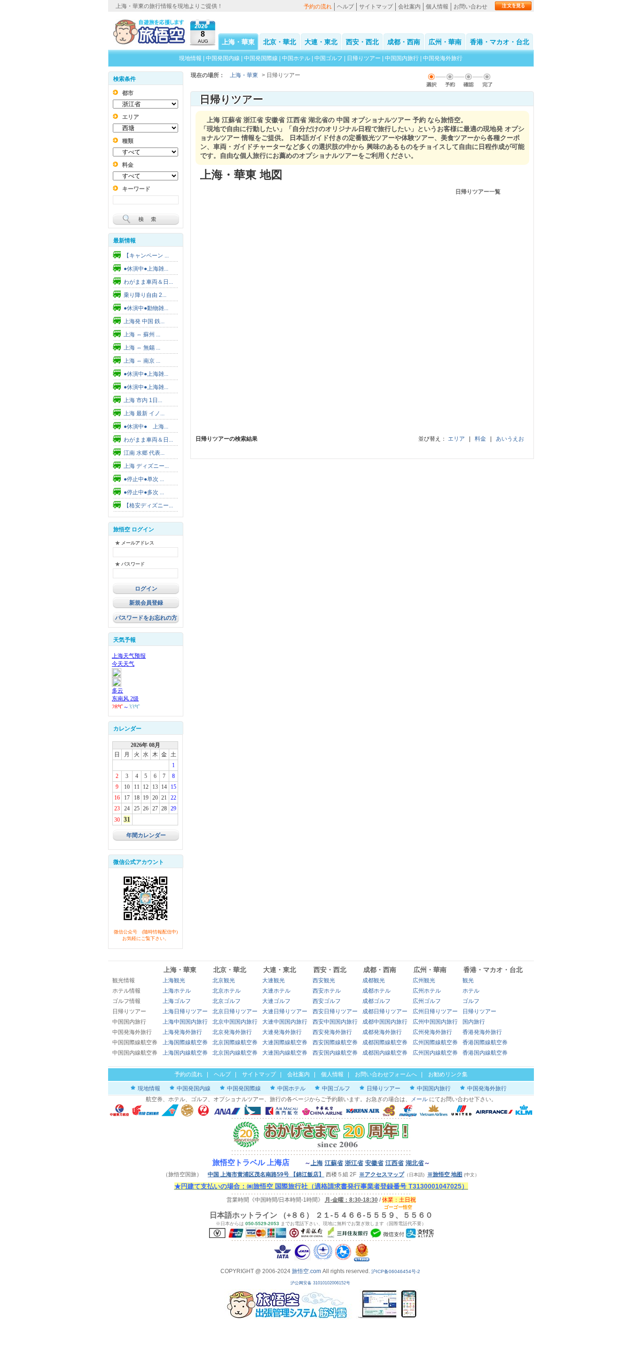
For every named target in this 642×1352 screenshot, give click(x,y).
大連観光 (273, 980)
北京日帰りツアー (235, 1011)
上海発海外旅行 (182, 1032)
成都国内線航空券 (384, 1052)
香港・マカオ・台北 (499, 42)
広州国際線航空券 (435, 1042)
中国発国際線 (261, 58)
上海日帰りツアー (185, 1011)
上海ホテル (177, 990)
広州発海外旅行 (432, 1032)
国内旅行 (473, 1021)
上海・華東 (238, 42)
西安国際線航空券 (335, 1042)
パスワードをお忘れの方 (146, 617)
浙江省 (354, 1162)
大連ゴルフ (276, 1001)
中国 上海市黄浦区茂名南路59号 (266, 1174)
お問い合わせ (470, 6)
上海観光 (174, 980)
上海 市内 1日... (143, 400)
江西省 (394, 1162)
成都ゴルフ (376, 1001)
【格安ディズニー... (148, 505)
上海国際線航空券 (185, 1042)
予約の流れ (318, 6)
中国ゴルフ (329, 58)
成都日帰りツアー (384, 1011)
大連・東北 (321, 42)
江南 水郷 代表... (144, 453)
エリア (456, 438)
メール (419, 1099)
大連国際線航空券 (284, 1042)
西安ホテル (327, 990)
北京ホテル (226, 990)
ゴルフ (470, 1001)
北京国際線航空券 (235, 1042)
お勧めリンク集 (448, 1074)
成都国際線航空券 (384, 1042)
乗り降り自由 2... (145, 295)
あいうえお (510, 438)
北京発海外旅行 (232, 1032)
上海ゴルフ (177, 1001)
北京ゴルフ (226, 1001)
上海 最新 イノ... (144, 413)
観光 (468, 980)
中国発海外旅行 (442, 58)
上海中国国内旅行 (185, 1021)
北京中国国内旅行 (235, 1021)
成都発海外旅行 (382, 1032)
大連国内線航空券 (284, 1052)
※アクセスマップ (381, 1174)
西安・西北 (362, 42)
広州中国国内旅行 (435, 1021)
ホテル (470, 990)
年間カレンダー (146, 835)
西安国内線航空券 (335, 1052)
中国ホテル (296, 58)
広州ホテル (427, 990)
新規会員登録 (146, 602)
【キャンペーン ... (146, 255)
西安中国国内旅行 (335, 1021)
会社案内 (409, 6)
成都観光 (373, 980)
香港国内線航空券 (485, 1052)
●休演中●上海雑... (146, 268)
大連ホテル (276, 990)
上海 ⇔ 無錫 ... (142, 347)
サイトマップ (376, 6)
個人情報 (437, 6)
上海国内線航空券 (185, 1052)
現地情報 (190, 58)
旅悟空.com (306, 1271)
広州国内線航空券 (435, 1052)
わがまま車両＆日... (148, 282)
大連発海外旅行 (282, 1032)
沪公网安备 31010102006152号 (321, 1283)
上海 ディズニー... (146, 466)
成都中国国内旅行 (384, 1021)
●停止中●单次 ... (144, 479)
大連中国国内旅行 (284, 1021)
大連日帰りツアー (284, 1011)
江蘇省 (334, 1162)
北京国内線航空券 (235, 1052)
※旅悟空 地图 (444, 1174)
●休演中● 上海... (146, 426)
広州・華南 (445, 42)
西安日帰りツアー (335, 1011)
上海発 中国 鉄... (144, 321)
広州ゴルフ (427, 1001)
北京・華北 (279, 42)
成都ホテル (376, 990)
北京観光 (223, 980)
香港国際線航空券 (485, 1042)
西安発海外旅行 (332, 1032)
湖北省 (415, 1162)
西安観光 (324, 980)
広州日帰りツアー (435, 1011)
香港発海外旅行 (482, 1032)
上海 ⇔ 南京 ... (142, 360)
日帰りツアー (364, 58)
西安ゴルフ (327, 1001)
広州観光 (424, 980)
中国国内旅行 (402, 58)
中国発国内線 (223, 58)
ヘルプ (345, 6)
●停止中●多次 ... (144, 492)
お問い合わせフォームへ (386, 1074)
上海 (317, 1162)
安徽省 (374, 1162)
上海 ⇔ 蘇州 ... (142, 334)
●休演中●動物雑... (146, 308)
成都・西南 (403, 42)
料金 (480, 438)
